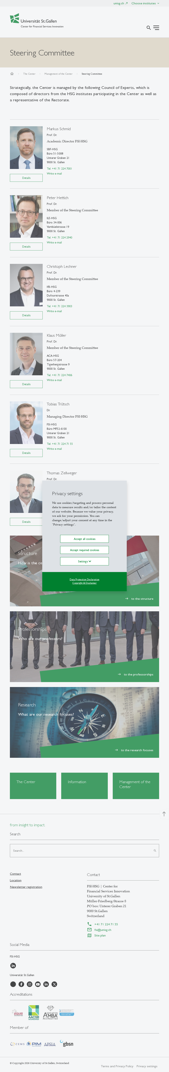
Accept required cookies (84, 550)
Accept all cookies (84, 538)
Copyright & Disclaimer (84, 583)
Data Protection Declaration (84, 579)
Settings (83, 561)
